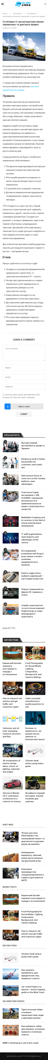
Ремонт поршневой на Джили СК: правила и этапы (32, 592)
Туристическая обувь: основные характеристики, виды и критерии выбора (32, 1013)
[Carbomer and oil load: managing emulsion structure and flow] (13, 718)
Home (5, 13)
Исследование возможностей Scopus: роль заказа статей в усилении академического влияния (32, 558)
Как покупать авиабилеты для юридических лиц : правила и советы (30, 974)
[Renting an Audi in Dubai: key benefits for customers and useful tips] (11, 463)
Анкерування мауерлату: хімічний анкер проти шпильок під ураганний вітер (32, 856)
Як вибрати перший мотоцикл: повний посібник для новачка (35, 797)
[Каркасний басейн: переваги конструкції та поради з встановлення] (13, 653)
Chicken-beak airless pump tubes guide (34, 763)
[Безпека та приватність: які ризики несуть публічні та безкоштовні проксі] (35, 718)
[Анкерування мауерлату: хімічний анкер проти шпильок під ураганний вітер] (11, 856)
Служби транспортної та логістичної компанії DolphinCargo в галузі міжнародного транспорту (32, 611)
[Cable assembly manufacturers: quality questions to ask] (35, 688)
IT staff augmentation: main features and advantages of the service (31, 538)
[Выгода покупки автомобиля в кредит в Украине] (11, 447)
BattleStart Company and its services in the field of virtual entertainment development (33, 521)
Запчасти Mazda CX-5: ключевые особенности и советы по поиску (11, 797)
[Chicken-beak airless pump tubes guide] (35, 750)
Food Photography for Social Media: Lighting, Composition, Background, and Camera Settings (34, 670)
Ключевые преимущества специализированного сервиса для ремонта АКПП (32, 875)
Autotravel (17, 13)
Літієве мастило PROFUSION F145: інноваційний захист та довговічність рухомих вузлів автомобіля (33, 838)
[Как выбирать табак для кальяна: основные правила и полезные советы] (11, 1030)
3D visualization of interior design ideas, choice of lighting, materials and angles (11, 766)
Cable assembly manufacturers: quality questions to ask (34, 702)
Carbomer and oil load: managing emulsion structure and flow (12, 732)
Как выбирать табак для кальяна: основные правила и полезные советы (33, 1030)
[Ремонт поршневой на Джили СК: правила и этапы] (11, 593)
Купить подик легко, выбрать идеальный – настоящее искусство (32, 576)
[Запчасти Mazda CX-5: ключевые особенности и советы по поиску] (13, 783)
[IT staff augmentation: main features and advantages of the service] (11, 538)
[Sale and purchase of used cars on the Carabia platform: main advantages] (11, 479)
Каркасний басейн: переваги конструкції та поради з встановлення (12, 669)
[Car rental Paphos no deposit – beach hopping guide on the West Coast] (11, 990)
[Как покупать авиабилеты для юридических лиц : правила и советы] (11, 974)
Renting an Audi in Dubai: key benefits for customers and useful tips (33, 463)
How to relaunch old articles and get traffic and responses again (12, 702)
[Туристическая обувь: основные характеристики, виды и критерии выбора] (11, 1013)
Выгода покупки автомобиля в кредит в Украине (33, 446)
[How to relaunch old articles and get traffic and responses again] (13, 688)
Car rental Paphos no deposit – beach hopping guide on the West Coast (33, 990)
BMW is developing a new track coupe (21, 1043)
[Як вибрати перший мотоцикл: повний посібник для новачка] (35, 783)
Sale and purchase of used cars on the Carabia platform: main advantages (33, 479)
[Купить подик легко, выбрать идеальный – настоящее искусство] (11, 577)
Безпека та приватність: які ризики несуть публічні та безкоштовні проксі (35, 734)
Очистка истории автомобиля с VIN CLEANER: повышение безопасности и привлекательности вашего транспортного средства (32, 500)
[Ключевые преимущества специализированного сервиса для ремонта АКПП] (11, 873)
